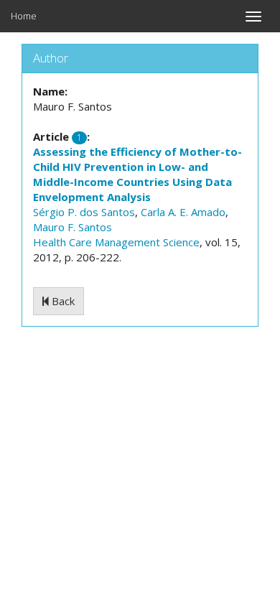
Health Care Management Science (116, 242)
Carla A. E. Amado (183, 212)
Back (62, 301)
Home (24, 15)
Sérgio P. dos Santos (84, 212)
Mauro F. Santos (72, 227)
